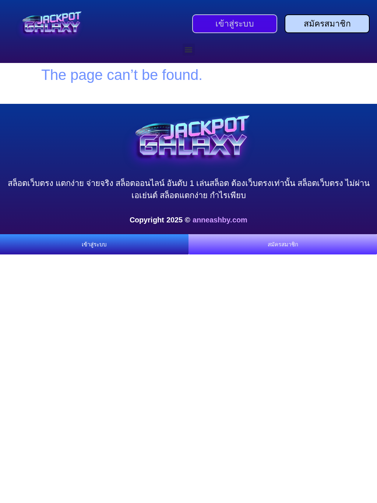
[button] (189, 49)
